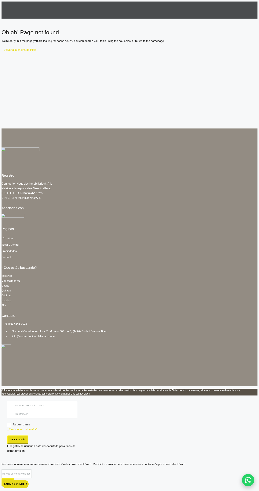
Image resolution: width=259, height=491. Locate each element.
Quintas (6, 290)
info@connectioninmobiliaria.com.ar (33, 336)
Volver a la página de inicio (20, 49)
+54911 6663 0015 (16, 323)
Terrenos (7, 275)
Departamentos (11, 280)
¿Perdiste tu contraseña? (22, 429)
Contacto (7, 257)
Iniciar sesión (17, 439)
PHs (4, 305)
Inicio (10, 238)
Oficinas (6, 295)
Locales (6, 300)
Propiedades (9, 250)
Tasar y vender (10, 244)
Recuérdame (21, 424)
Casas (5, 285)
